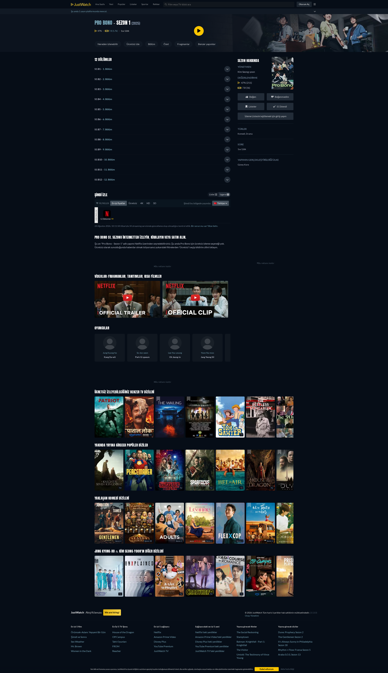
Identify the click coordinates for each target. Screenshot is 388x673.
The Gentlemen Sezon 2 (290, 636)
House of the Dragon (123, 632)
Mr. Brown (76, 646)
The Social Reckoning (247, 632)
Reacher (116, 651)
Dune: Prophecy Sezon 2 (290, 632)
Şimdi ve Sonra (79, 636)
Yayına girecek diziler (288, 626)
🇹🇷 (219, 203)
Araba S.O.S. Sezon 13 (289, 654)
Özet (166, 44)
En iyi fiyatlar (118, 203)
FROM (115, 646)
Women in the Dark (81, 651)
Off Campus (118, 636)
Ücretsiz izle (133, 44)
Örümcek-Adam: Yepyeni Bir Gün (88, 632)
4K (141, 203)
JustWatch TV (161, 651)
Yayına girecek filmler (247, 626)
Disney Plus (160, 641)
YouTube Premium (163, 646)
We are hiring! (112, 612)
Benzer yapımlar (207, 44)
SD (154, 203)
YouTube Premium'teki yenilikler (212, 646)
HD (148, 203)
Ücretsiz (133, 203)
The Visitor (242, 649)
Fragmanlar (183, 44)
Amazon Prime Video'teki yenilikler (213, 636)
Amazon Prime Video (165, 636)
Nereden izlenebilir (108, 44)
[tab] (162, 69)
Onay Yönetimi (252, 615)
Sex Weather (77, 641)
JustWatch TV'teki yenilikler (209, 651)
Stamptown (243, 636)
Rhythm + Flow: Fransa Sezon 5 (294, 649)
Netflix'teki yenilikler (206, 632)
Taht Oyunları (119, 641)
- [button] (103, 68)
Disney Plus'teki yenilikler (208, 641)
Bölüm (151, 44)
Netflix (157, 632)
